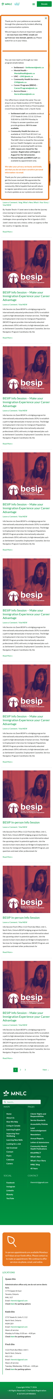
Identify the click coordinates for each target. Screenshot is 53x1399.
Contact (9, 1152)
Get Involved (11, 1148)
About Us (10, 1118)
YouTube (10, 1198)
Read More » (8, 231)
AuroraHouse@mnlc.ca (24, 94)
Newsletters (35, 1134)
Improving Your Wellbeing (12, 1135)
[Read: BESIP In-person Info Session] (26, 794)
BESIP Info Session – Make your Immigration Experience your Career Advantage (26, 296)
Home (8, 1114)
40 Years (34, 1168)
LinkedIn (10, 1190)
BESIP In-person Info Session (21, 822)
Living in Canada (13, 1126)
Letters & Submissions (39, 1142)
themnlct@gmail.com (39, 1182)
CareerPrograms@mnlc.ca (25, 88)
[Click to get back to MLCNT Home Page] (14, 1093)
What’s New (35, 1157)
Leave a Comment (10, 305)
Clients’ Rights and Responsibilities (38, 1115)
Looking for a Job (13, 1144)
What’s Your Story (38, 1161)
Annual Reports (37, 1138)
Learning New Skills (14, 1140)
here (13, 1304)
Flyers (8, 1156)
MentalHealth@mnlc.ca (24, 73)
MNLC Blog (35, 1165)
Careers (9, 1164)
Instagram (10, 1187)
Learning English (13, 1130)
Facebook (10, 1183)
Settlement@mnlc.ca (35, 67)
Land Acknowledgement (38, 1129)
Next (46, 1070)
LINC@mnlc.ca (26, 76)
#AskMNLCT (35, 1153)
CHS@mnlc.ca (20, 82)
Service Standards (37, 1120)
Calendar (10, 1160)
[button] (34, 4)
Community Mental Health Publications (38, 1147)
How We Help (12, 1122)
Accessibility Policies (39, 1124)
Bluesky (9, 1194)
